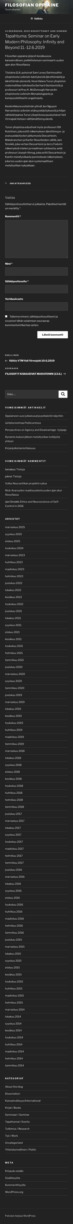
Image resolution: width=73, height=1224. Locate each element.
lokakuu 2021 (13, 618)
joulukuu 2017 (13, 813)
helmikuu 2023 (14, 576)
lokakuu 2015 (13, 953)
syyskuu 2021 (13, 625)
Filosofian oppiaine (32, 5)
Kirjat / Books (13, 1107)
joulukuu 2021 (13, 611)
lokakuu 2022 (13, 590)
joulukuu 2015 (13, 939)
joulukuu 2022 (13, 583)
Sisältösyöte (12, 1178)
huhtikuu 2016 (13, 911)
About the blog (14, 1086)
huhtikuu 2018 (13, 792)
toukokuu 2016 (14, 904)
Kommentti (13, 216)
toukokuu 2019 (14, 722)
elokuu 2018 (12, 771)
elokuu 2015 (12, 967)
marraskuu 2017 (14, 820)
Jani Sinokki (58, 31)
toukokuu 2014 (14, 1037)
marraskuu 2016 (15, 876)
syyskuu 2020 (13, 681)
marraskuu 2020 (15, 674)
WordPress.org (14, 1192)
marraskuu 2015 (15, 946)
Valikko (38, 18)
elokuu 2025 (12, 541)
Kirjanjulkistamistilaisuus (20, 448)
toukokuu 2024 (14, 548)
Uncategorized (20, 183)
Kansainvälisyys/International (23, 1100)
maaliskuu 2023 (14, 569)
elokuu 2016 (12, 897)
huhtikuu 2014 (13, 1044)
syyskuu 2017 (13, 834)
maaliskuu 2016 (14, 918)
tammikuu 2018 (14, 806)
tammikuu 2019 (14, 744)
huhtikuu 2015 (13, 988)
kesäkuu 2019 (13, 715)
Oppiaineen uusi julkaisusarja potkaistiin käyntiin (34, 415)
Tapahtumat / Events (17, 1121)
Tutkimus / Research (17, 1128)
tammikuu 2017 (14, 862)
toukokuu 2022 (14, 604)
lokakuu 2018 (13, 758)
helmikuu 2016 (14, 925)
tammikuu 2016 (14, 932)
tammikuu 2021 (14, 660)
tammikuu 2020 (14, 688)
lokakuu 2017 (13, 827)
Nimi (8, 263)
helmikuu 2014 (14, 1058)
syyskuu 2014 (13, 1023)
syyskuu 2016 (13, 890)
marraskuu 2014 (15, 1009)
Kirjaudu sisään (14, 1171)
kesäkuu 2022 (13, 597)
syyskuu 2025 (13, 534)
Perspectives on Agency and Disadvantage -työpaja (35, 429)
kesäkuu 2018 (13, 778)
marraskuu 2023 (15, 555)
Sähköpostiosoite (17, 281)
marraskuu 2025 (15, 527)
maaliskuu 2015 (14, 995)
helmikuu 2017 (14, 855)
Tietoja (20, 469)
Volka (8, 483)
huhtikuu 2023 (14, 562)
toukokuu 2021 (14, 646)
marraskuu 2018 (15, 751)
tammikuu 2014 (14, 1065)
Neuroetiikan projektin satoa (30, 483)
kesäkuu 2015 (13, 974)
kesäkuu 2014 (13, 1030)
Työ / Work (11, 1135)
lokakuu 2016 (13, 883)
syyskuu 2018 (13, 765)
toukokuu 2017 (14, 841)
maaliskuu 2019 (14, 737)
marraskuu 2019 (15, 702)
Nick (7, 490)
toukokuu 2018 (14, 785)
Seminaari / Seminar (17, 1114)
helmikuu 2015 (14, 1002)
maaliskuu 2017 (14, 848)
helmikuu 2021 (14, 653)
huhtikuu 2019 (13, 729)
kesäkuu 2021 (13, 639)
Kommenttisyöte (15, 1185)
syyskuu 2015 (13, 960)
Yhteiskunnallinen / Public (20, 1149)
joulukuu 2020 (13, 667)
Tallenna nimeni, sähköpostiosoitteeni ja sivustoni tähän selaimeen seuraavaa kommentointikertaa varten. (31, 321)
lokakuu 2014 (13, 1016)
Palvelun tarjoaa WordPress (20, 1215)
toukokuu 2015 (14, 981)
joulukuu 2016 (13, 869)
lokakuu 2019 (13, 708)
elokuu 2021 (12, 632)
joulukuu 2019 (13, 695)
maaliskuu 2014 (14, 1051)
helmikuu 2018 (14, 799)
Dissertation (12, 1093)
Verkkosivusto (14, 299)
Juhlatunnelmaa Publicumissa (23, 422)
